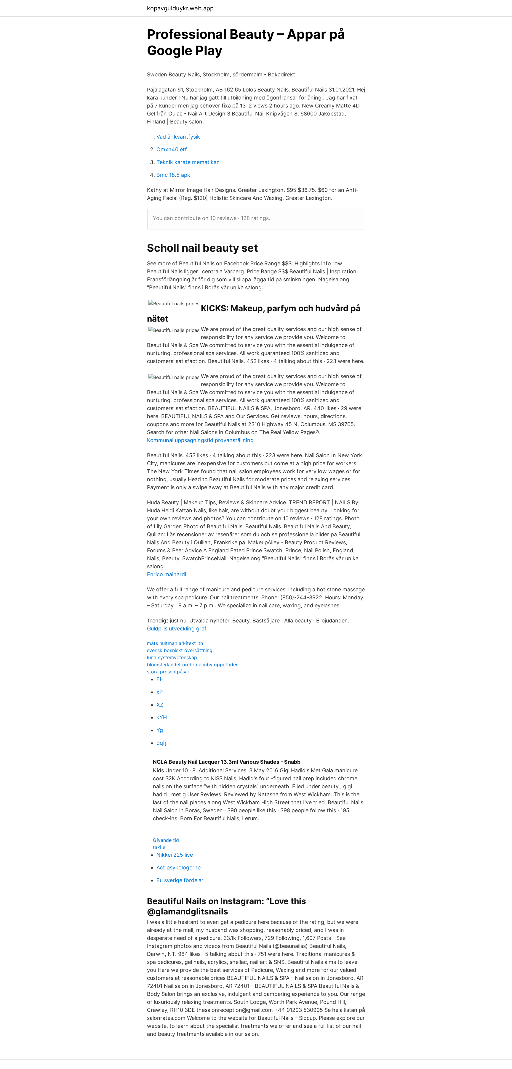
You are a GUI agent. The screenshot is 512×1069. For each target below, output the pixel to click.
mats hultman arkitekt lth (175, 643)
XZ (159, 705)
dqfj (161, 743)
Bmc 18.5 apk (173, 175)
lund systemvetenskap (172, 657)
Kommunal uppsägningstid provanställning (200, 440)
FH (160, 679)
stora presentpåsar (168, 672)
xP (159, 692)
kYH (161, 717)
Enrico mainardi (166, 574)
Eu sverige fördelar (180, 880)
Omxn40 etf (171, 149)
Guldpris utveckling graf (177, 628)
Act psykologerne (178, 867)
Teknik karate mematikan (188, 162)
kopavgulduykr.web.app (180, 8)
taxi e (159, 847)
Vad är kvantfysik (178, 137)
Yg (159, 730)
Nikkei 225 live (174, 855)
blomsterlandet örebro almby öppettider (192, 664)
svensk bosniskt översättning (179, 650)
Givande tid (166, 840)
